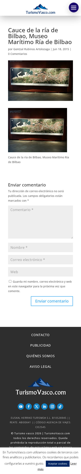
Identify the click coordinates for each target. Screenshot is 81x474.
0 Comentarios (17, 54)
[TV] (74, 7)
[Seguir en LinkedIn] (44, 406)
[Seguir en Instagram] (52, 406)
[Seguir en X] (36, 406)
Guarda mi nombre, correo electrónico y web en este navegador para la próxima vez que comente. (40, 286)
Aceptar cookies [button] (57, 463)
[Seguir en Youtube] (21, 406)
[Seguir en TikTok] (60, 406)
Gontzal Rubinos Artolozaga (31, 49)
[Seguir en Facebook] (29, 406)
